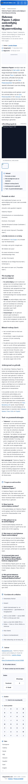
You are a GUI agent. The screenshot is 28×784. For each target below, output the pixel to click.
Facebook (8, 683)
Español (4, 761)
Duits (12, 411)
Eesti (3, 764)
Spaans (4, 411)
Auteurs (10, 778)
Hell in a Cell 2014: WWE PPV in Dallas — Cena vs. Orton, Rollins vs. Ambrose (14, 624)
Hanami (6, 603)
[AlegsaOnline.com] (8, 2)
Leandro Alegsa (12, 45)
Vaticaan (18, 97)
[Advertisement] (14, 59)
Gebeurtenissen (11, 8)
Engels (18, 411)
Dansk (4, 751)
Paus (11, 75)
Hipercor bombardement (11, 635)
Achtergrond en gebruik (12, 186)
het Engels (14, 239)
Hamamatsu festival (9, 598)
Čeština (4, 748)
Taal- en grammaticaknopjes (14, 189)
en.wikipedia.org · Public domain (11, 160)
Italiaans (23, 409)
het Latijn (16, 70)
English (4, 768)
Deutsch (4, 758)
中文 (3, 754)
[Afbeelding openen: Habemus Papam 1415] (14, 142)
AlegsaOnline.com (7, 650)
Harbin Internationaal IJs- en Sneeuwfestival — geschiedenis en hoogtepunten (14, 609)
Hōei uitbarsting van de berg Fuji (13, 639)
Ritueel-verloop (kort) (12, 183)
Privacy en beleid (18, 778)
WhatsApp (19, 679)
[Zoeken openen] (21, 2)
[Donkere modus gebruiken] (25, 2)
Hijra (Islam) (7, 630)
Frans (8, 411)
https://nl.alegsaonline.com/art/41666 (13, 660)
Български (5, 744)
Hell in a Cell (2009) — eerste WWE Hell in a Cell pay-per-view (14, 617)
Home (3, 8)
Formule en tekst (10, 176)
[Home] (18, 2)
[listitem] (5, 166)
